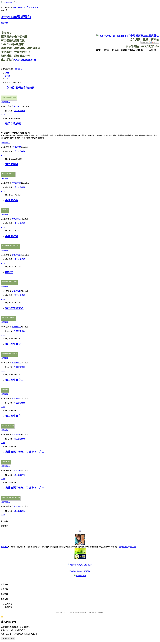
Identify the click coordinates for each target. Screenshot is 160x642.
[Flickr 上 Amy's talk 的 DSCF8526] (80, 544)
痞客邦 (14, 106)
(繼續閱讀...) (5, 102)
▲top (3, 115)
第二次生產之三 (14, 344)
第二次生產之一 (14, 415)
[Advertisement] (119, 57)
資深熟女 (4, 547)
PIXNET (63, 612)
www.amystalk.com (25, 59)
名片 (7, 78)
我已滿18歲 (5, 638)
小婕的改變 (11, 236)
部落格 (7, 76)
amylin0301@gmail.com (127, 547)
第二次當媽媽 (19, 111)
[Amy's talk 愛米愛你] (80, 531)
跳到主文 (4, 23)
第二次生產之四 (14, 308)
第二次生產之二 (14, 380)
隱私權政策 (92, 612)
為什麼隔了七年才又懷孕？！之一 (24, 487)
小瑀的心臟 (11, 200)
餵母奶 (9, 272)
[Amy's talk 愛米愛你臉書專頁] (112, 35)
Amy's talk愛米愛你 (16, 17)
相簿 (7, 73)
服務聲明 (101, 612)
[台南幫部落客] (80, 576)
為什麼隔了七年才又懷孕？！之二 (24, 451)
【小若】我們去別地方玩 (19, 87)
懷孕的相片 (11, 164)
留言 (19, 106)
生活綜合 (18, 69)
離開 (12, 638)
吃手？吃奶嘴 (13, 123)
